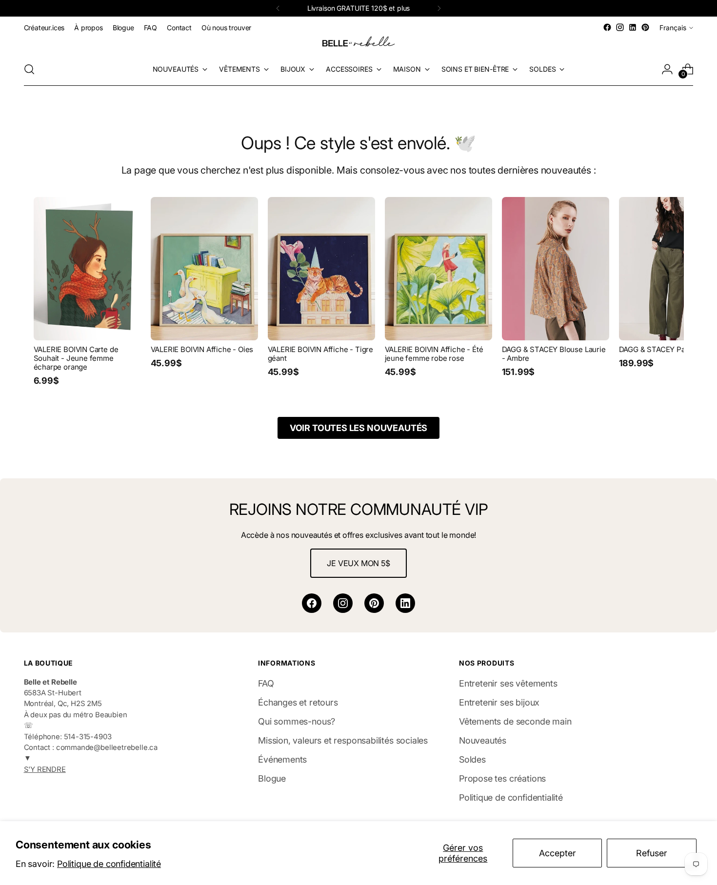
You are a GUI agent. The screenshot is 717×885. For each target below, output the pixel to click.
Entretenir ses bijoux (499, 702)
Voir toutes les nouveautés (358, 428)
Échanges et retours (298, 702)
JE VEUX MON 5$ (358, 563)
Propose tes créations (502, 778)
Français (672, 27)
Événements (282, 759)
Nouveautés (482, 740)
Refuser (651, 853)
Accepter (557, 853)
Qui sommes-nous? (296, 721)
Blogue (272, 778)
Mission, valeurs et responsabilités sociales (343, 740)
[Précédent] (278, 8)
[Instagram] (343, 603)
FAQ (266, 683)
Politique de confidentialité (109, 864)
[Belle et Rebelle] (358, 43)
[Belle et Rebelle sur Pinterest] (645, 27)
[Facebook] (311, 603)
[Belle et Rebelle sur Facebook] (607, 27)
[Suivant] (439, 8)
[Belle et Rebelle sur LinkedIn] (632, 27)
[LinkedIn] (405, 603)
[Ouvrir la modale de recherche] (29, 69)
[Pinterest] (374, 603)
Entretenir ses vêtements (508, 683)
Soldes (472, 759)
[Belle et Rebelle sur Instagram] (620, 27)
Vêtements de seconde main (515, 721)
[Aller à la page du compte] (667, 69)
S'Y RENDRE (45, 769)
